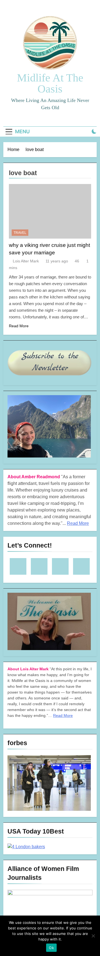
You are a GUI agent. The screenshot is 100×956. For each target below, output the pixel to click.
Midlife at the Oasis (50, 83)
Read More (19, 326)
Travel (20, 233)
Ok (51, 947)
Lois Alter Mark (26, 261)
